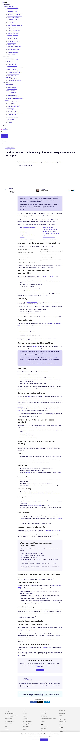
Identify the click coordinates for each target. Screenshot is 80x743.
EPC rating (35, 346)
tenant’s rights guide (49, 639)
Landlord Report (11, 93)
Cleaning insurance (11, 47)
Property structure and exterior (50, 229)
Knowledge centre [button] (9, 84)
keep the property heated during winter (28, 508)
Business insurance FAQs (12, 8)
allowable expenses (45, 647)
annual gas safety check (32, 302)
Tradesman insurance (12, 38)
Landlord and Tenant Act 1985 (49, 276)
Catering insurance (11, 44)
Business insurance (6, 4)
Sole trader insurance (12, 36)
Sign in (5, 128)
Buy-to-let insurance (12, 62)
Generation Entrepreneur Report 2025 (15, 98)
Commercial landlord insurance (14, 80)
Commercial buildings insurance (14, 16)
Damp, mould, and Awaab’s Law (27, 239)
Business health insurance (13, 17)
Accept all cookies (44, 739)
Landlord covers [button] (8, 61)
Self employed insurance (12, 35)
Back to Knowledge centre (10, 147)
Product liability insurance (13, 19)
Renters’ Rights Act (22, 410)
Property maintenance (9, 149)
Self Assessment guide (12, 89)
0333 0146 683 (4, 129)
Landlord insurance (6, 56)
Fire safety (22, 237)
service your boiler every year (34, 505)
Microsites (9, 122)
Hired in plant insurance (12, 51)
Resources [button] (7, 116)
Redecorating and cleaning (49, 237)
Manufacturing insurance (13, 32)
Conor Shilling (12, 191)
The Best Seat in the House (13, 105)
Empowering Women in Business (14, 112)
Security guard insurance (12, 52)
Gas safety (22, 230)
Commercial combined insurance (14, 25)
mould (29, 396)
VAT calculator (10, 119)
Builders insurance (11, 43)
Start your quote (40, 669)
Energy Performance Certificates (27, 235)
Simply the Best (10, 103)
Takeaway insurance (11, 54)
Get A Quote (4, 135)
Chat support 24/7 (5, 131)
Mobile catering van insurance (14, 46)
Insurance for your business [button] (11, 24)
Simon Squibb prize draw (12, 101)
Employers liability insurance (13, 14)
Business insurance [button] (9, 6)
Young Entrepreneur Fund (13, 106)
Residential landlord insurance (14, 78)
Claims (4, 125)
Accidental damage (11, 69)
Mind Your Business (11, 114)
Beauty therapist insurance (13, 41)
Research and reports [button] (10, 90)
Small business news (11, 87)
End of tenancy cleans (22, 609)
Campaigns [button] (7, 100)
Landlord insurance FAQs (13, 59)
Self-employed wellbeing (12, 95)
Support (4, 124)
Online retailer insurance (12, 33)
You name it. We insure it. (13, 109)
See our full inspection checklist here (29, 630)
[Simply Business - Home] (4, 2)
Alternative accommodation (13, 70)
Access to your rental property (49, 231)
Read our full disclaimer (46, 695)
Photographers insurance (13, 49)
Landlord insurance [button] (9, 58)
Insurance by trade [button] (9, 39)
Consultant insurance (12, 27)
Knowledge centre (6, 82)
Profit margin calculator (12, 117)
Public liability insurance (12, 11)
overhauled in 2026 (53, 357)
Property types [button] (8, 77)
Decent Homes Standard (48, 227)
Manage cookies (35, 739)
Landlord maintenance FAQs (49, 239)
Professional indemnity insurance (14, 12)
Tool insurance (10, 22)
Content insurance (11, 64)
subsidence (27, 472)
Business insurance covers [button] (11, 9)
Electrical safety (23, 233)
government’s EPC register (51, 363)
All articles (9, 85)
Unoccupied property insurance (14, 72)
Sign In (3, 139)
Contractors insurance (12, 28)
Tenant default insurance (13, 74)
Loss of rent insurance (12, 66)
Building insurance (11, 75)
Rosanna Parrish (44, 190)
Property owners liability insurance (15, 67)
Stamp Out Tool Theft (12, 111)
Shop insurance (10, 20)
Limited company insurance (13, 30)
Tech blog (9, 120)
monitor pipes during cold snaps (35, 493)
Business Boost (10, 108)
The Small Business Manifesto (14, 97)
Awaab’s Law (20, 407)
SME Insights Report (11, 92)
